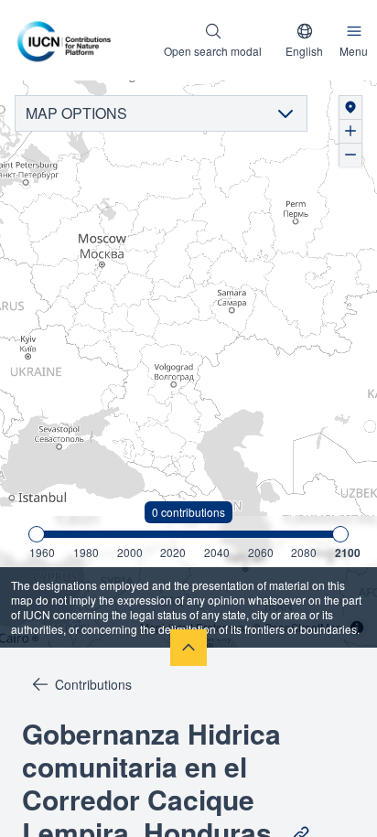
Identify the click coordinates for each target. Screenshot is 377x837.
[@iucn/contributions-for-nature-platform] (68, 40)
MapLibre (164, 627)
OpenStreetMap (303, 627)
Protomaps (223, 627)
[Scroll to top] (188, 647)
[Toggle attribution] (357, 627)
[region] (188, 364)
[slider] (36, 534)
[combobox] (304, 40)
